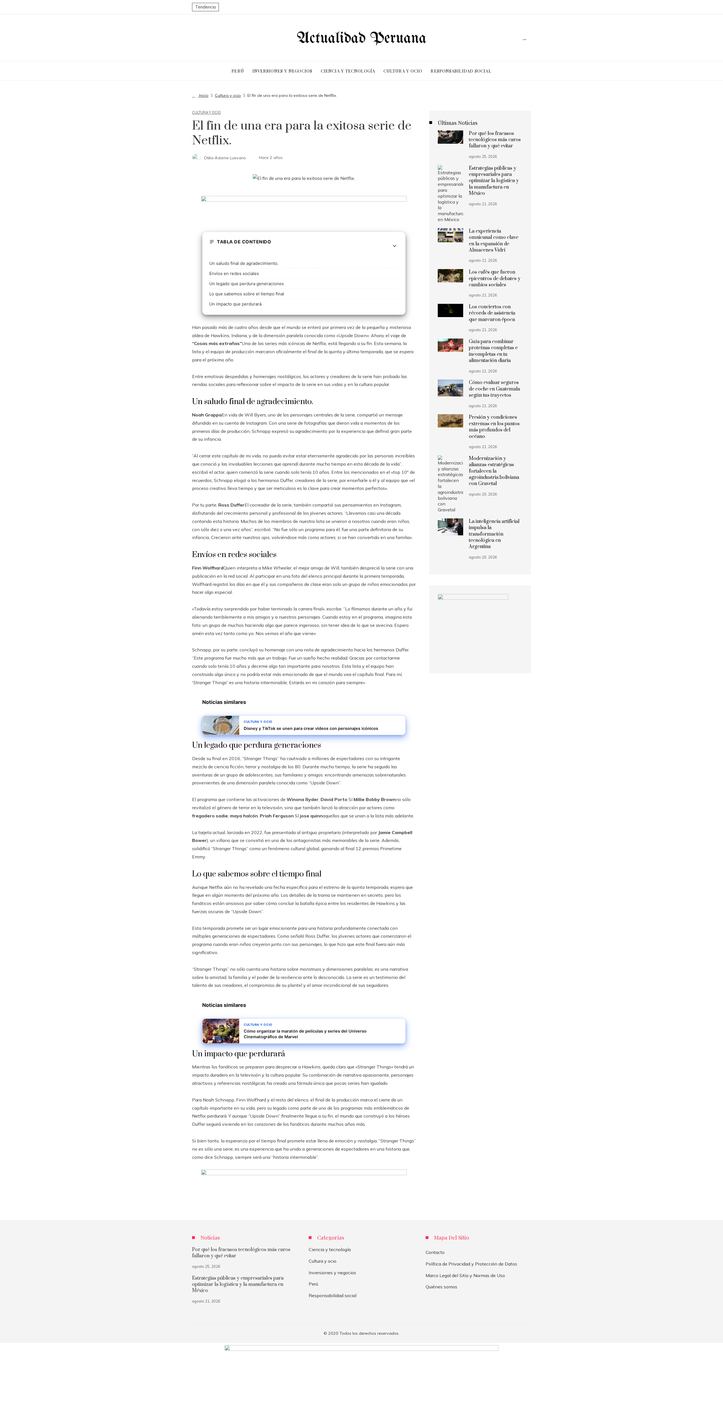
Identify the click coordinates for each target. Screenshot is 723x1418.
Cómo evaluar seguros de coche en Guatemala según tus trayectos (494, 388)
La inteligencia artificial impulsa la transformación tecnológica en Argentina (494, 534)
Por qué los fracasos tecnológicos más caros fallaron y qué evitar (495, 139)
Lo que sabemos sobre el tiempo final (246, 293)
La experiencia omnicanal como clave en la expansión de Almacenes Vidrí (493, 240)
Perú (313, 1284)
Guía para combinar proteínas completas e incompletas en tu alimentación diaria (493, 351)
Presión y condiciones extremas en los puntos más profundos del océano (494, 426)
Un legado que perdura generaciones (246, 283)
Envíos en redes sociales (234, 273)
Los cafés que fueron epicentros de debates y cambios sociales (495, 278)
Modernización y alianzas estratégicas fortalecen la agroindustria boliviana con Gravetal (494, 471)
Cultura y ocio (206, 112)
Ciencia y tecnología (330, 1249)
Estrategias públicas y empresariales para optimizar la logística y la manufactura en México (494, 181)
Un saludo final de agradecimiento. (243, 263)
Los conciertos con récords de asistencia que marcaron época (492, 313)
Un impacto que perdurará (235, 304)
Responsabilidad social (332, 1295)
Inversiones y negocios (332, 1272)
